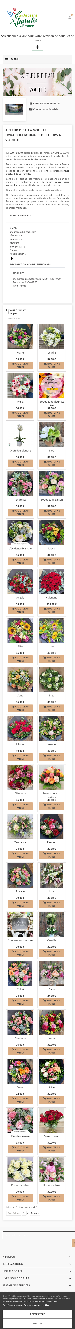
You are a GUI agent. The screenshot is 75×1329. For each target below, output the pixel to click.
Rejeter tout (37, 1314)
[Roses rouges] (52, 1120)
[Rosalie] (20, 875)
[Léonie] (20, 728)
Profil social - (18, 253)
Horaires (18, 273)
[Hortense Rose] (52, 1169)
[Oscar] (20, 1071)
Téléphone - (17, 235)
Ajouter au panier (20, 365)
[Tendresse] (20, 483)
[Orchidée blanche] (20, 434)
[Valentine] (52, 581)
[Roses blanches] (20, 1169)
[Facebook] (12, 258)
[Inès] (52, 679)
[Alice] (52, 1071)
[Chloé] (20, 973)
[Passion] (52, 826)
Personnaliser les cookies (36, 1305)
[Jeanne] (52, 728)
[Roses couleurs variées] (52, 777)
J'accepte (37, 1324)
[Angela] (20, 581)
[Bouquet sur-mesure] (20, 924)
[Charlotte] (20, 1022)
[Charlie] (52, 336)
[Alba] (20, 630)
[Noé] (52, 434)
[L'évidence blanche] (20, 532)
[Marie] (20, 336)
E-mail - (14, 227)
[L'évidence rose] (20, 1120)
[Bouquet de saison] (52, 483)
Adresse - (15, 243)
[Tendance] (20, 826)
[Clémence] (20, 777)
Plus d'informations (12, 1305)
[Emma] (52, 1022)
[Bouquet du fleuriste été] (52, 385)
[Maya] (52, 532)
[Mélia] (20, 385)
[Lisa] (52, 875)
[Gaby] (52, 973)
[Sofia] (20, 679)
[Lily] (52, 630)
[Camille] (52, 924)
